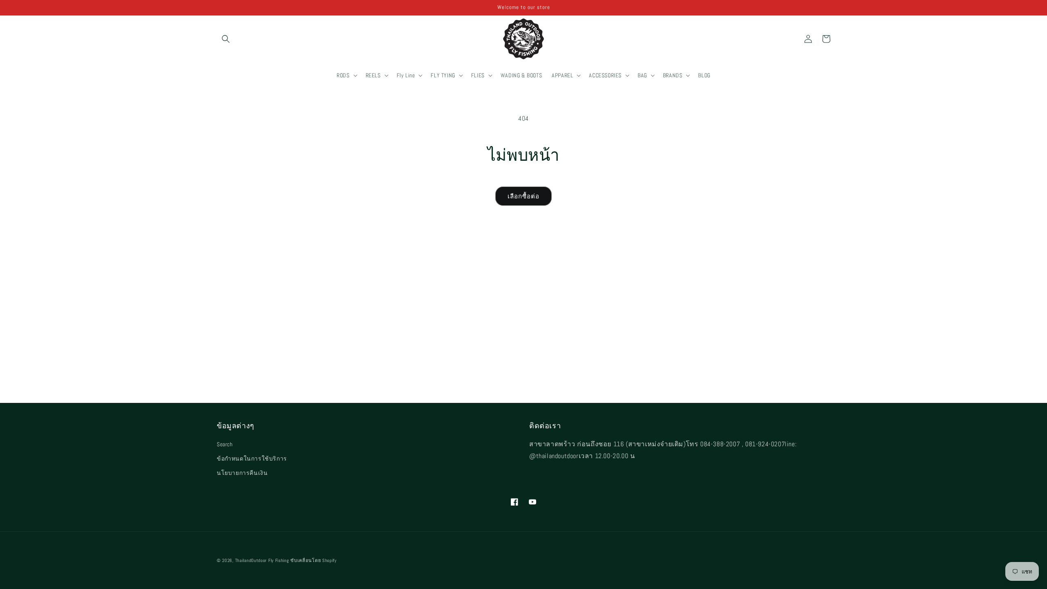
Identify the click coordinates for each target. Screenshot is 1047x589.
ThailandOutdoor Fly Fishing (262, 560)
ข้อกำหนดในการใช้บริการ (252, 458)
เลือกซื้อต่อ (523, 196)
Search (225, 444)
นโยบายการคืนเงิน (242, 473)
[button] (226, 39)
